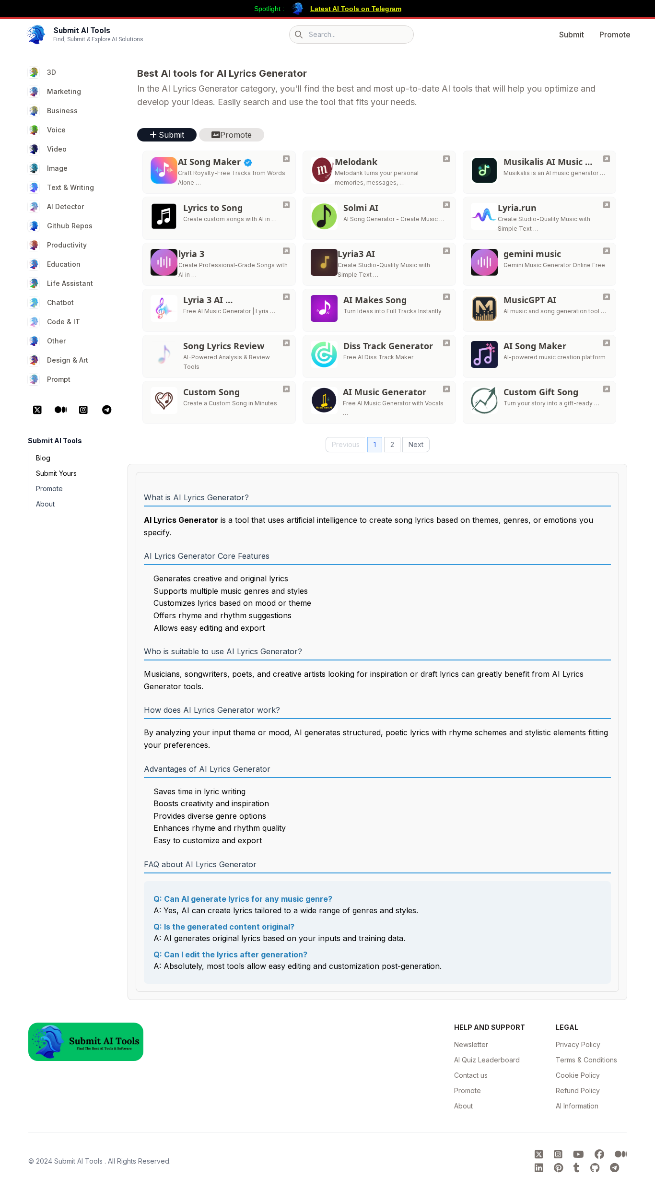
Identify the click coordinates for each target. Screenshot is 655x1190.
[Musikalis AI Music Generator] (606, 159)
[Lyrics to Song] (286, 205)
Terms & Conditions (586, 1060)
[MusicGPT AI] (606, 297)
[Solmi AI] (446, 205)
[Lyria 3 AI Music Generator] (286, 297)
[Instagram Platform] (83, 410)
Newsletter (471, 1044)
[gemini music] (606, 251)
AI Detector (65, 206)
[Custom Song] (286, 389)
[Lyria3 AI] (446, 251)
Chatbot (60, 302)
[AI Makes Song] (446, 297)
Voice (56, 130)
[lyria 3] (286, 251)
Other (56, 341)
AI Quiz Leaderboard (487, 1060)
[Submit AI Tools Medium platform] (621, 1154)
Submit (571, 34)
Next (416, 444)
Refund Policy (578, 1090)
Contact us (471, 1075)
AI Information (577, 1106)
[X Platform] (37, 410)
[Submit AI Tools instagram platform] (559, 1154)
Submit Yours (56, 473)
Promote (615, 34)
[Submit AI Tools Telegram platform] (614, 1168)
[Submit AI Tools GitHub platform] (596, 1168)
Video (57, 149)
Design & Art (67, 360)
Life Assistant (70, 283)
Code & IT (63, 322)
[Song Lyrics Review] (286, 343)
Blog (43, 458)
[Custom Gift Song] (606, 389)
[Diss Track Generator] (446, 343)
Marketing (64, 91)
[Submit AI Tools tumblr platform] (578, 1168)
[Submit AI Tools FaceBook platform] (601, 1154)
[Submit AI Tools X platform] (540, 1154)
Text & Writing (70, 187)
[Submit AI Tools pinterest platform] (560, 1168)
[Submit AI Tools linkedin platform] (540, 1168)
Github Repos (70, 226)
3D (51, 72)
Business (62, 110)
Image (57, 168)
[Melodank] (446, 159)
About (45, 504)
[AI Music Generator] (446, 389)
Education (64, 264)
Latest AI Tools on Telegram (355, 8)
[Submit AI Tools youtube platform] (580, 1154)
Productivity (67, 245)
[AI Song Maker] (286, 159)
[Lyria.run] (606, 205)
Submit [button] (171, 135)
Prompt (58, 379)
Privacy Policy (578, 1044)
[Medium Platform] (60, 410)
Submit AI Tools (79, 1161)
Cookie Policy (578, 1075)
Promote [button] (236, 135)
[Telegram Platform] (106, 410)
